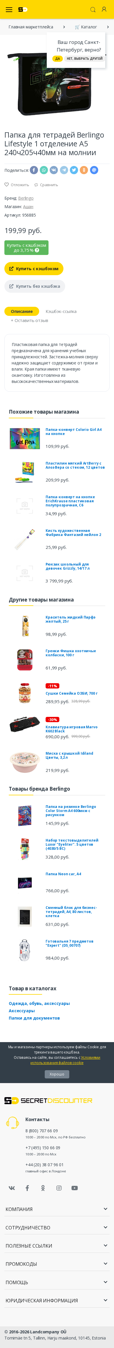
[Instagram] (59, 1188)
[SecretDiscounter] (22, 9)
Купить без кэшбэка (37, 286)
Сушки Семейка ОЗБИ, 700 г (71, 693)
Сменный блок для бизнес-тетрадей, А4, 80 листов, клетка (71, 911)
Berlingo (26, 198)
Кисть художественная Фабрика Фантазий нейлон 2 (73, 532)
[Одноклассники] (43, 1188)
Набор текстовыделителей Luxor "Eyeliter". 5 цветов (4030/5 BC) (72, 844)
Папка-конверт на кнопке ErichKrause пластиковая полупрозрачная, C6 (70, 501)
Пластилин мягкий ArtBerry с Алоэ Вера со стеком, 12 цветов (75, 465)
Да (57, 58)
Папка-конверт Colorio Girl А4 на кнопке (73, 431)
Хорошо (57, 1074)
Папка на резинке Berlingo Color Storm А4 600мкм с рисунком (71, 810)
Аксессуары (22, 1010)
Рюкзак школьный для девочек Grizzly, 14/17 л (68, 566)
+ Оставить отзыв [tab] (29, 320)
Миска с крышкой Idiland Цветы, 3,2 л (69, 755)
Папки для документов (34, 1018)
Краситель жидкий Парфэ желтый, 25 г (70, 619)
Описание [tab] (22, 311)
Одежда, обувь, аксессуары (39, 1003)
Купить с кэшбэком (36, 268)
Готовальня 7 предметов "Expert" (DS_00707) (70, 943)
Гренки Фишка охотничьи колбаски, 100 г (71, 652)
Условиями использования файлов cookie (65, 1060)
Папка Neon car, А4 (63, 873)
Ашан (28, 206)
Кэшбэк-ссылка (61, 311)
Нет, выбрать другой (85, 58)
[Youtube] (74, 1188)
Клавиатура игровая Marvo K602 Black (72, 729)
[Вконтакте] (11, 1188)
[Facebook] (27, 1188)
